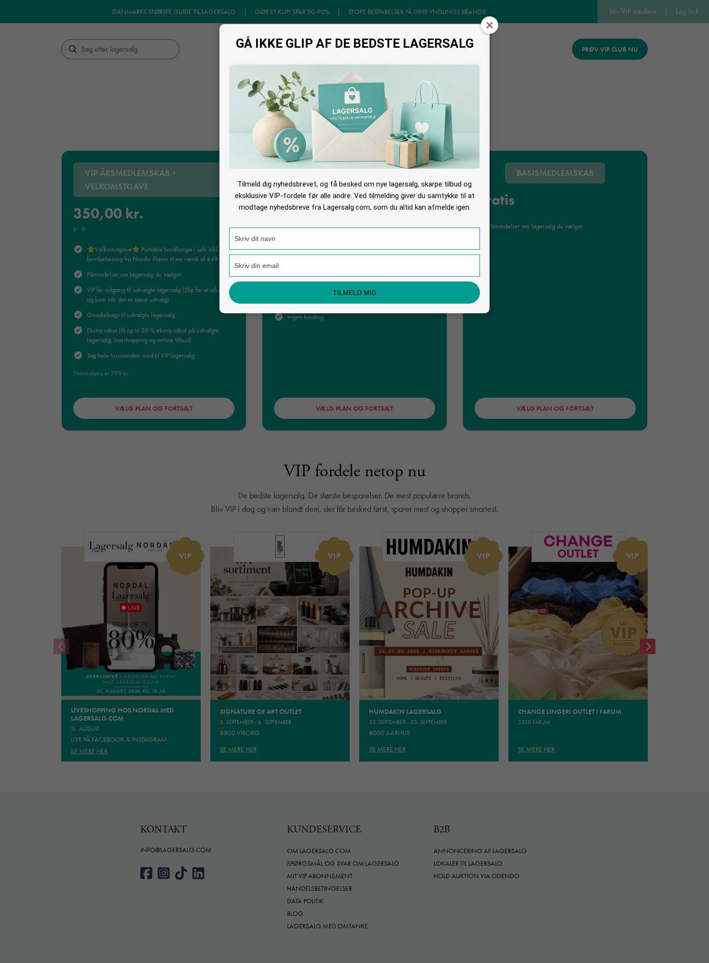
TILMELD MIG (355, 292)
